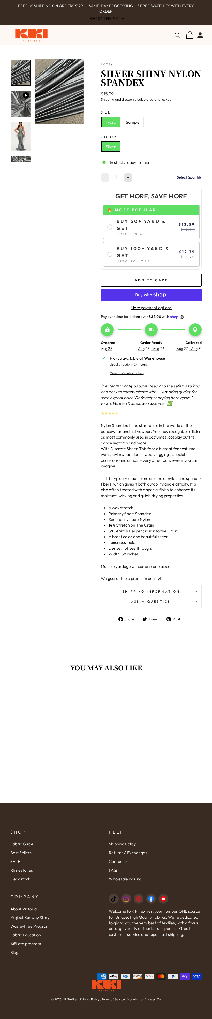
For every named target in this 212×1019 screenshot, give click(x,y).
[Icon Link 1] (114, 899)
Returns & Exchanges (128, 852)
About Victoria (23, 908)
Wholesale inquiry (125, 878)
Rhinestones (21, 870)
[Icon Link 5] (163, 899)
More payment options (151, 307)
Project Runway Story (30, 917)
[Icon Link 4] (151, 899)
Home (105, 64)
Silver (111, 146)
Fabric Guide (21, 843)
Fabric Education (25, 934)
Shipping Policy (122, 843)
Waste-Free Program (30, 926)
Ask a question (151, 601)
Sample (133, 122)
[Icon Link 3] (138, 899)
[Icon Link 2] (126, 899)
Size (106, 112)
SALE (15, 861)
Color (109, 137)
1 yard (111, 122)
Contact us (118, 861)
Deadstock (20, 878)
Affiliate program (25, 943)
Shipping (107, 99)
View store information (127, 373)
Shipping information (151, 591)
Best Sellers (21, 852)
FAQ (113, 870)
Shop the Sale (106, 18)
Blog (14, 952)
